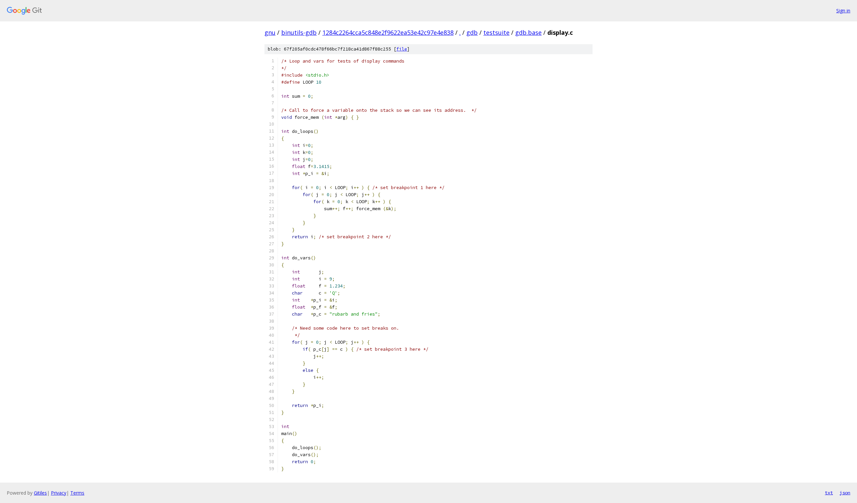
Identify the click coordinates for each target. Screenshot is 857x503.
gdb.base (528, 32)
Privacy (58, 493)
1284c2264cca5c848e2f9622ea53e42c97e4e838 (388, 32)
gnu (270, 32)
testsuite (496, 32)
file (401, 49)
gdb (472, 32)
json (845, 493)
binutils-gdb (299, 32)
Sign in (843, 10)
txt (829, 493)
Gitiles (40, 493)
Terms (77, 493)
